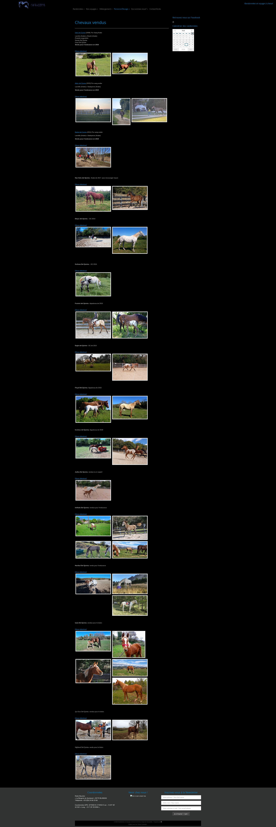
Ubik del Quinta (80, 32)
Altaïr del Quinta (80, 83)
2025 (175, 49)
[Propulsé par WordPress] (161, 821)
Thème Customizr (142, 824)
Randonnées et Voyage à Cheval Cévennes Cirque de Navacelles (135, 821)
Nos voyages (91, 9)
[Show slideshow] (81, 51)
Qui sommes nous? (139, 9)
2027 (190, 49)
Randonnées (78, 9)
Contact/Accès (155, 9)
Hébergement (105, 9)
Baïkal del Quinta (81, 132)
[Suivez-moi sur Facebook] (173, 22)
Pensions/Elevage (121, 9)
